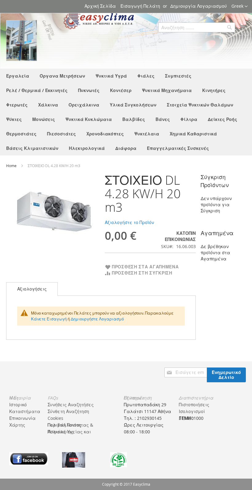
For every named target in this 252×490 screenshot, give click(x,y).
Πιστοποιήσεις (194, 405)
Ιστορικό (18, 405)
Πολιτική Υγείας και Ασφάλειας (69, 432)
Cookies (55, 418)
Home (12, 165)
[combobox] (196, 27)
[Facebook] (28, 458)
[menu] (126, 112)
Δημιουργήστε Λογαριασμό (97, 319)
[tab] (32, 289)
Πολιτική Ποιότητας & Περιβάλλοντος (70, 425)
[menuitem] (17, 76)
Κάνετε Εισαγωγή (49, 319)
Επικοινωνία (22, 418)
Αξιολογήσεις (32, 289)
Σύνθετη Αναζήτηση (68, 411)
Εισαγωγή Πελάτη (140, 6)
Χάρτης (17, 425)
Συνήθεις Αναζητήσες (71, 405)
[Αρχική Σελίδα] (21, 40)
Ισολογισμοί (192, 411)
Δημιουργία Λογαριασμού (198, 6)
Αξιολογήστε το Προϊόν (129, 222)
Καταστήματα (24, 411)
